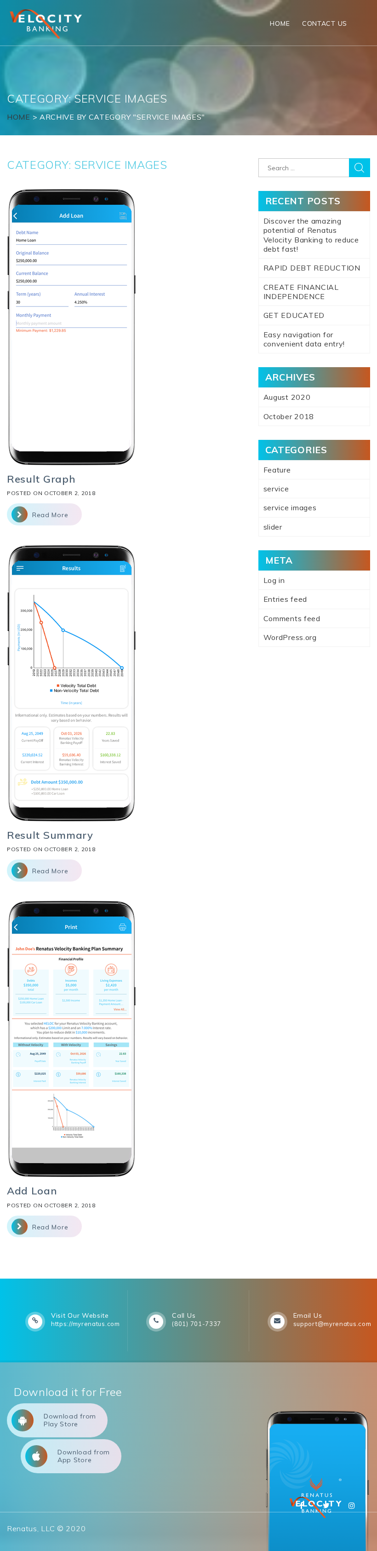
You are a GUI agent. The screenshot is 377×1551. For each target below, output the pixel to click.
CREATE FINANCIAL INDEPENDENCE (301, 292)
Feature (277, 469)
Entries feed (285, 599)
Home (280, 23)
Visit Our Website (80, 1315)
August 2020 (287, 397)
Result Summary (50, 835)
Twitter (326, 1505)
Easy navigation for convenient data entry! (304, 339)
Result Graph (41, 479)
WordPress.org (290, 637)
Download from (70, 1420)
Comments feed (291, 618)
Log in (274, 580)
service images (290, 507)
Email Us (307, 1315)
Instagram (352, 1505)
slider (272, 526)
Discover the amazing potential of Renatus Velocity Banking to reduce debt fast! (311, 235)
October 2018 (288, 416)
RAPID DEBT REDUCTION (311, 267)
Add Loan (32, 1190)
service (276, 488)
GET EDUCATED (294, 315)
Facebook (301, 1505)
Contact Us (324, 23)
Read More (50, 515)
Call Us (183, 1315)
